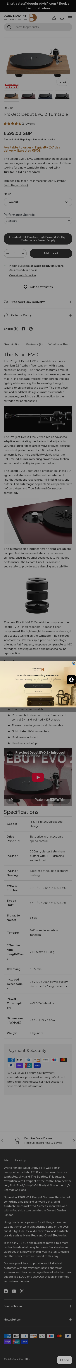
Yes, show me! (38, 686)
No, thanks (38, 691)
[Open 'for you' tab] (71, 679)
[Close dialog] (73, 662)
